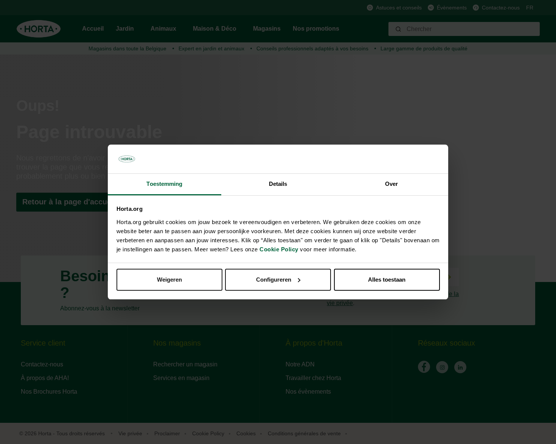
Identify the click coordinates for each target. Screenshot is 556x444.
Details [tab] (278, 184)
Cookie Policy (278, 249)
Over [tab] (391, 184)
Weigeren (169, 279)
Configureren (273, 279)
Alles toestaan (386, 279)
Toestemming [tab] (164, 184)
